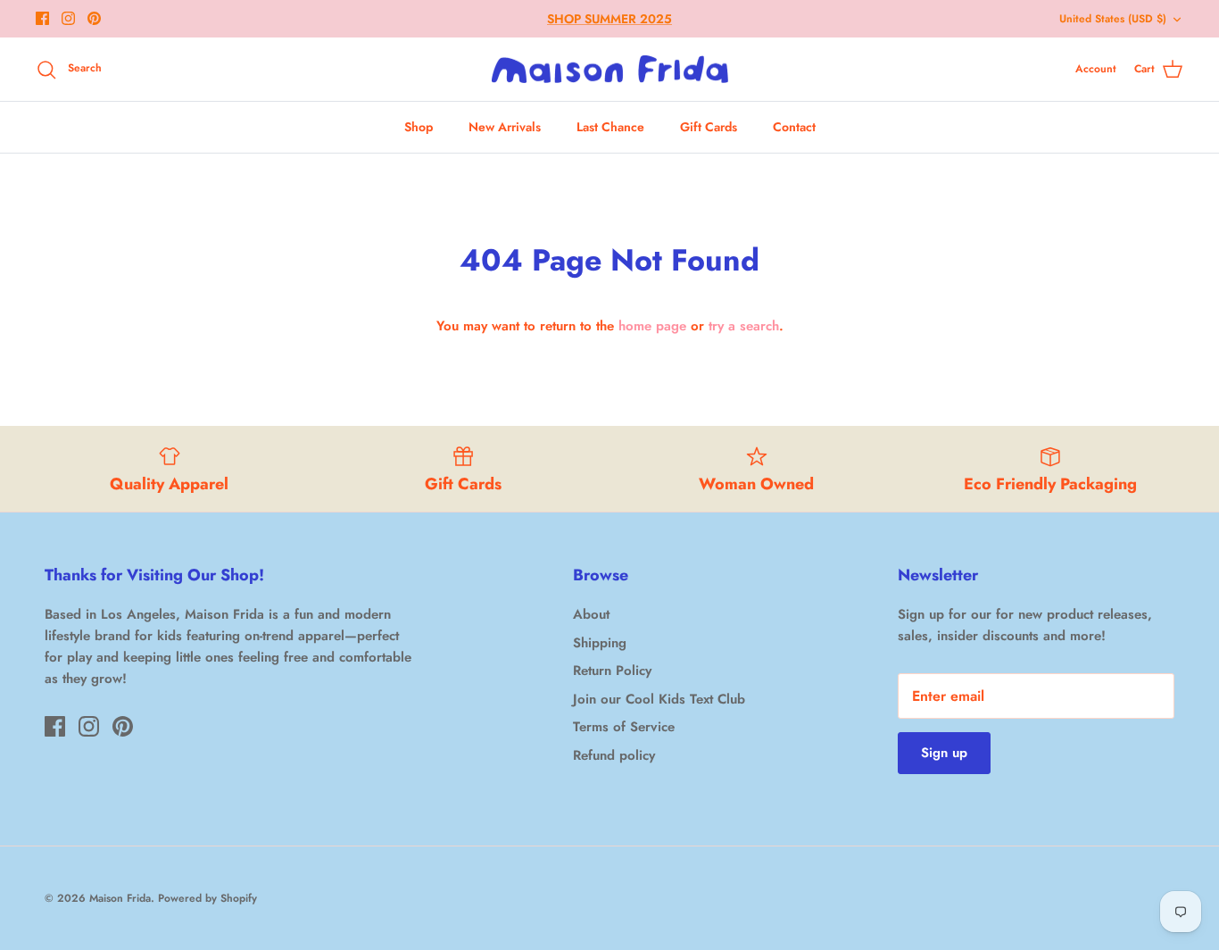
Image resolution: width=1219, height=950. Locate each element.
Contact (794, 127)
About (591, 614)
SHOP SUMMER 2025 (609, 19)
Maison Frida (120, 898)
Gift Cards (708, 127)
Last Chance (610, 127)
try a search (744, 326)
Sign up (944, 752)
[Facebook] (42, 18)
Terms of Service (624, 727)
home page (652, 326)
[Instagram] (68, 18)
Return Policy (612, 670)
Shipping (599, 643)
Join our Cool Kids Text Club (659, 699)
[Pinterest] (94, 18)
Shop (418, 127)
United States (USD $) (1112, 19)
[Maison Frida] (610, 69)
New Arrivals (505, 127)
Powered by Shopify (207, 898)
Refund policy (614, 755)
